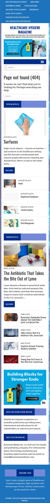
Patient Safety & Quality (14, 13)
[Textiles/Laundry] (11, 212)
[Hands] (10, 186)
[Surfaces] (25, 134)
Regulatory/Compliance (29, 196)
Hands (20, 183)
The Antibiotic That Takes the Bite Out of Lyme (24, 276)
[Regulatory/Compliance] (11, 199)
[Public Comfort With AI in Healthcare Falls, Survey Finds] (11, 335)
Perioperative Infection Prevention (17, 17)
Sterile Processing (30, 6)
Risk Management (27, 223)
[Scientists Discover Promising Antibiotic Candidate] (11, 348)
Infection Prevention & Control (16, 2)
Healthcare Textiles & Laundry (16, 10)
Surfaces (11, 141)
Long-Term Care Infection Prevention (18, 21)
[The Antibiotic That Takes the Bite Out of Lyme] (25, 265)
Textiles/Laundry (27, 209)
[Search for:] (21, 96)
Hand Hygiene (35, 2)
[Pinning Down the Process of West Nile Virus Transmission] (11, 362)
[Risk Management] (11, 225)
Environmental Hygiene (13, 6)
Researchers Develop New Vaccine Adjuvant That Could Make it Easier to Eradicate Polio (33, 320)
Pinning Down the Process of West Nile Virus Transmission (32, 360)
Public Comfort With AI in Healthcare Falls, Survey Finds (32, 334)
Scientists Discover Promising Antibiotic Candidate (32, 347)
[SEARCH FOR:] (25, 67)
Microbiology (34, 10)
